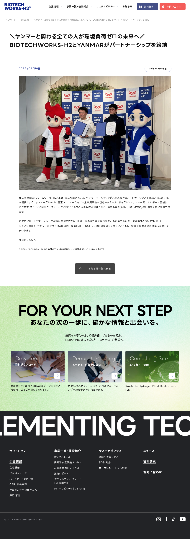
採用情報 (14, 495)
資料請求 (149, 6)
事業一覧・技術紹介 (78, 7)
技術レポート (61, 474)
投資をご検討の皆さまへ (23, 490)
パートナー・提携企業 (21, 479)
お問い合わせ (174, 6)
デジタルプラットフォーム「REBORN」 (68, 481)
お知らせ (127, 7)
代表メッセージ (18, 473)
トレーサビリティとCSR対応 (70, 489)
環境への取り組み (109, 457)
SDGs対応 (105, 462)
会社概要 (14, 468)
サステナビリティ (105, 7)
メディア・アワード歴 (158, 68)
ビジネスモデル (62, 457)
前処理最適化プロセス (66, 468)
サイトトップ (17, 451)
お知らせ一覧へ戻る (99, 269)
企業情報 (54, 7)
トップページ (10, 20)
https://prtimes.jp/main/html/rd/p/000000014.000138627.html (61, 249)
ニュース (148, 451)
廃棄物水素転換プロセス (68, 462)
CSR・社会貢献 (18, 484)
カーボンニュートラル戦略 (113, 468)
